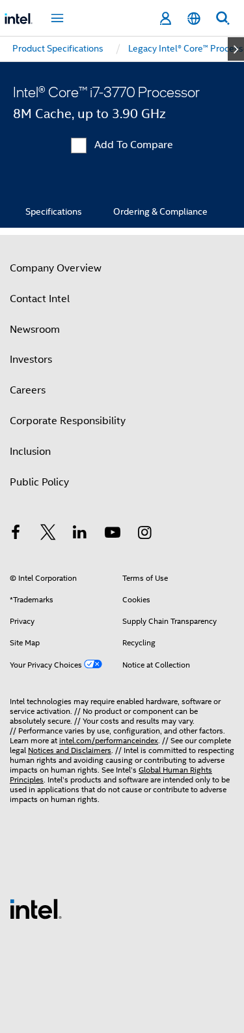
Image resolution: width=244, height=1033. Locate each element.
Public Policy (39, 482)
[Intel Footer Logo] (36, 908)
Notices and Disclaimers (69, 750)
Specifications (53, 211)
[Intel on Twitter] (48, 534)
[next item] (236, 49)
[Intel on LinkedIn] (80, 534)
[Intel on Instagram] (144, 534)
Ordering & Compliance (160, 211)
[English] (194, 19)
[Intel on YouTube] (113, 534)
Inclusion (30, 451)
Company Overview (56, 268)
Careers (28, 390)
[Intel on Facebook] (16, 534)
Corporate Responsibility (68, 420)
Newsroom (35, 329)
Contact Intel (40, 298)
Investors (31, 359)
